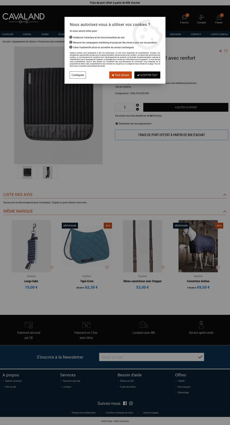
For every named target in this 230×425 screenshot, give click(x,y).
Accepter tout (149, 75)
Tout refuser (121, 75)
